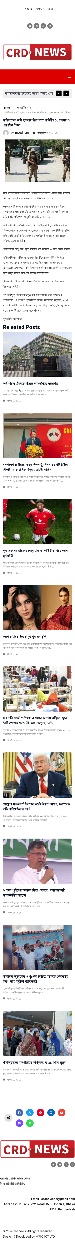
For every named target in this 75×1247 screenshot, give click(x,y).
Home (7, 108)
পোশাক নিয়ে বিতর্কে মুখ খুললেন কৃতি (24, 636)
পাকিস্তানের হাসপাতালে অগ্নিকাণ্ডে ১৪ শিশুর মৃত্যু (34, 1062)
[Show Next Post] (66, 93)
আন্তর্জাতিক (22, 108)
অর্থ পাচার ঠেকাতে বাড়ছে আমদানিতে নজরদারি (30, 383)
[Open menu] (69, 76)
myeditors (22, 132)
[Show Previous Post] (59, 93)
